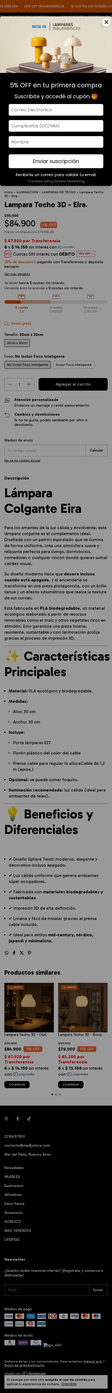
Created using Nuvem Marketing (56, 181)
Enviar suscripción (56, 161)
